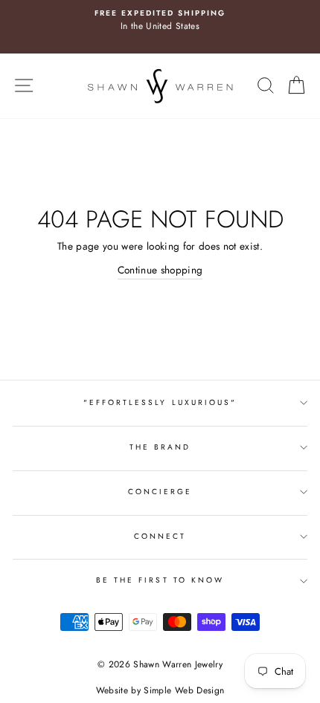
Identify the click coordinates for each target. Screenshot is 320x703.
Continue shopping (160, 269)
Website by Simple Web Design (160, 690)
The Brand (160, 447)
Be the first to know (160, 580)
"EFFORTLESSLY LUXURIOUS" (160, 402)
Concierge (160, 491)
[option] (160, 20)
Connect (160, 536)
